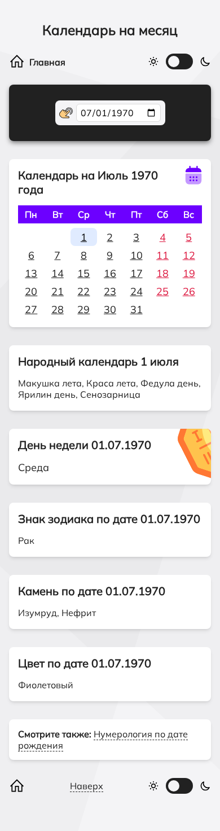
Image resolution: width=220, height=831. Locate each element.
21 (57, 291)
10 (136, 255)
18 (162, 273)
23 (110, 291)
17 (136, 273)
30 (110, 309)
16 (110, 273)
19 (189, 273)
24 (136, 291)
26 (189, 291)
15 (83, 273)
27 (31, 309)
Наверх (86, 786)
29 (83, 309)
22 (83, 291)
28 (57, 309)
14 (57, 273)
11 (162, 255)
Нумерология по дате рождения (103, 739)
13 (31, 273)
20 (31, 291)
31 (136, 309)
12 (189, 255)
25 (162, 291)
